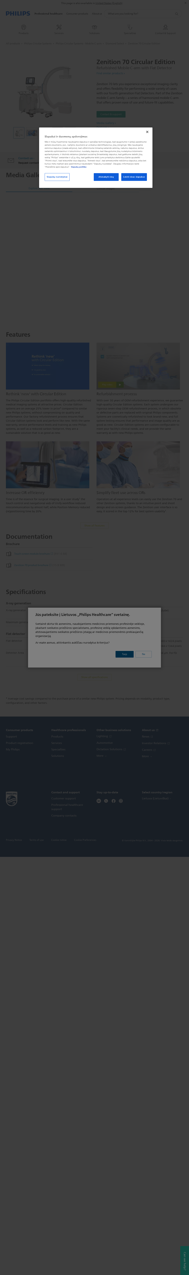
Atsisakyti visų (106, 177)
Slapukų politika (78, 167)
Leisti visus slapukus (134, 177)
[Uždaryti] (147, 132)
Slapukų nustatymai (57, 177)
